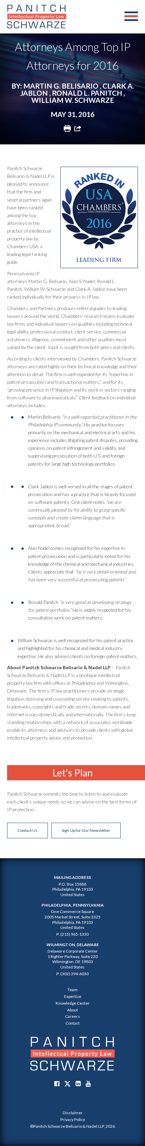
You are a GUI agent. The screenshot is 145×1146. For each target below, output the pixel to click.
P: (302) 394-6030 (72, 973)
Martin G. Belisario (60, 85)
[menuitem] (72, 1112)
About (72, 1009)
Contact (72, 1023)
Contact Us (27, 830)
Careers (72, 1016)
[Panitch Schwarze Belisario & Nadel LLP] (36, 16)
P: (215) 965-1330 (72, 934)
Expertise (72, 996)
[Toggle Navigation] (131, 16)
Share (77, 128)
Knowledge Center (73, 1003)
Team (72, 989)
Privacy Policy (72, 1119)
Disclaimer (73, 1112)
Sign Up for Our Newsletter (86, 830)
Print (67, 128)
